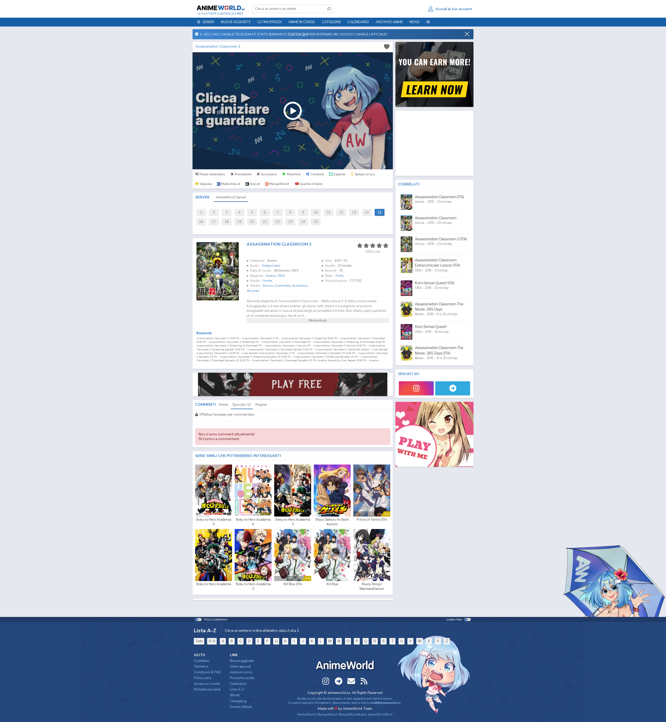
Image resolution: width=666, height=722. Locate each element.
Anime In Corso (301, 22)
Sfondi (235, 695)
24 (303, 222)
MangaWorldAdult (352, 714)
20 (252, 222)
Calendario (358, 22)
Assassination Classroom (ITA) (439, 197)
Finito (340, 276)
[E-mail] (351, 681)
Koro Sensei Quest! (431, 326)
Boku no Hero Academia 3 (293, 522)
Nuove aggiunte (236, 22)
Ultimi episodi (269, 22)
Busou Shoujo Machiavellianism (372, 586)
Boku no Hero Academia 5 (213, 522)
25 (316, 222)
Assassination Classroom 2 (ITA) (441, 239)
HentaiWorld (306, 714)
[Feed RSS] (364, 681)
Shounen (253, 291)
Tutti (199, 641)
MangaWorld (327, 714)
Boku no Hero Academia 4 (253, 522)
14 (367, 212)
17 (214, 222)
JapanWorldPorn (380, 714)
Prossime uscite (242, 678)
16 (201, 222)
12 (341, 212)
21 (265, 222)
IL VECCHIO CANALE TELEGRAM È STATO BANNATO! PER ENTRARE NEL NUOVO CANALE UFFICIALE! (292, 34)
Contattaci (201, 661)
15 (379, 212)
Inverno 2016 (275, 276)
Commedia (282, 285)
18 (227, 222)
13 (354, 212)
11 (329, 212)
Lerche (267, 281)
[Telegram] (452, 388)
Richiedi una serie (207, 689)
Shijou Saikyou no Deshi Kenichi (332, 522)
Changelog (238, 701)
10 (316, 212)
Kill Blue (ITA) (293, 584)
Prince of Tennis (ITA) (372, 519)
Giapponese (271, 265)
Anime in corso (241, 672)
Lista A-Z (237, 689)
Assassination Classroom (435, 218)
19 (239, 222)
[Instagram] (416, 388)
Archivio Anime (389, 22)
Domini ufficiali (241, 707)
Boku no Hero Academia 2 (253, 586)
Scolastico (300, 285)
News (414, 22)
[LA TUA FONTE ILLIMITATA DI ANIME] (220, 8)
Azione (268, 285)
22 (278, 222)
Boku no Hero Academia (213, 584)
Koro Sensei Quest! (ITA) (434, 283)
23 (290, 222)
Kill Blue (332, 584)
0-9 (212, 641)
